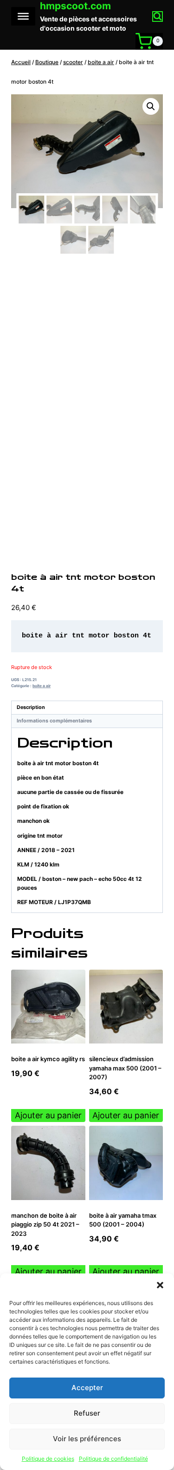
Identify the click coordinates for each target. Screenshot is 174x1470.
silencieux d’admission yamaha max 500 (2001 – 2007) (125, 1068)
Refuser (87, 1413)
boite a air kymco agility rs (48, 1059)
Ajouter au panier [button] (48, 1115)
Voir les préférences (87, 1438)
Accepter (87, 1387)
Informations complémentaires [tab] (54, 721)
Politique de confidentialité (113, 1458)
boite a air (41, 685)
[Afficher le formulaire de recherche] (157, 16)
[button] (160, 1285)
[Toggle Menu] (23, 16)
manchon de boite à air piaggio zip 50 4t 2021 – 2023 (45, 1224)
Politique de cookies (48, 1458)
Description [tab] (31, 707)
